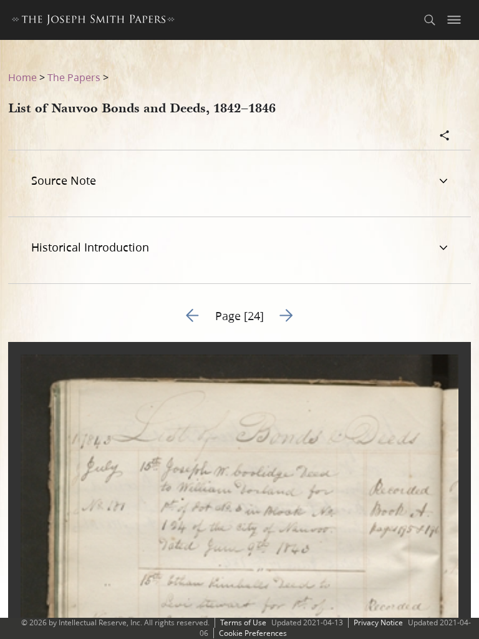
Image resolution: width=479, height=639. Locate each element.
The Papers (73, 77)
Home (22, 77)
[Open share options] (444, 136)
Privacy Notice (378, 622)
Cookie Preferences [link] (253, 633)
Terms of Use (243, 622)
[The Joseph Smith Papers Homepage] (93, 21)
